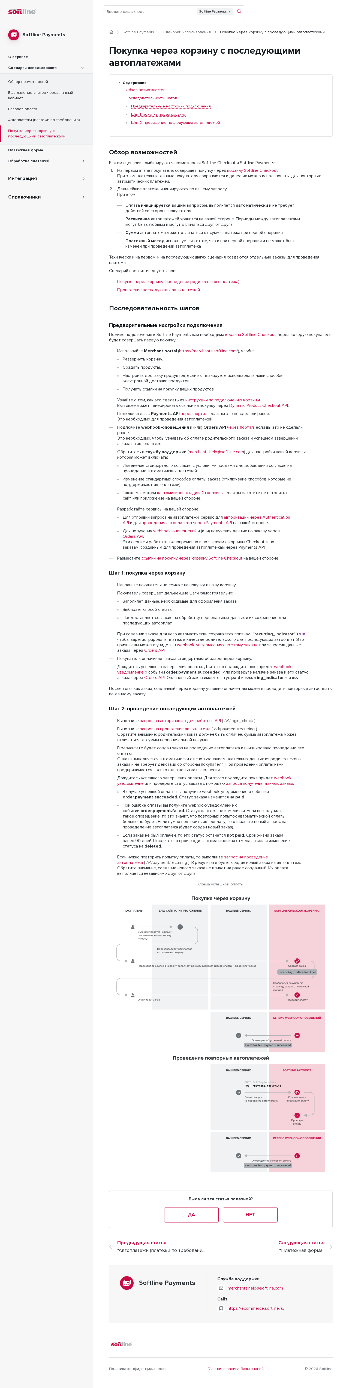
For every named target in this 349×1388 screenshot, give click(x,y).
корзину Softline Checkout (252, 170)
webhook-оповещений (175, 531)
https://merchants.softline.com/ (208, 351)
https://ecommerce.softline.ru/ (256, 1308)
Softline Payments (138, 32)
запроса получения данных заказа (259, 783)
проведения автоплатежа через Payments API (187, 523)
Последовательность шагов (151, 98)
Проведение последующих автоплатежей (158, 290)
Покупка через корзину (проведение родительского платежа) (178, 282)
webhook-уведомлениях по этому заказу (217, 645)
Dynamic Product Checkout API (258, 405)
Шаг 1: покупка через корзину (158, 114)
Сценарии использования (187, 32)
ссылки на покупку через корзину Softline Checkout (192, 558)
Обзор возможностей (146, 90)
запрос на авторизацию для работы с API (180, 721)
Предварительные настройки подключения (171, 106)
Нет (250, 1214)
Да (191, 1214)
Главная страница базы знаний (236, 1369)
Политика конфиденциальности (138, 1369)
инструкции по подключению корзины (222, 400)
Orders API (133, 536)
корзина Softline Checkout (250, 334)
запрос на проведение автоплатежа (175, 729)
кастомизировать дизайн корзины (190, 493)
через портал (194, 413)
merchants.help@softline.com (216, 452)
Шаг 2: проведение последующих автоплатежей (175, 123)
